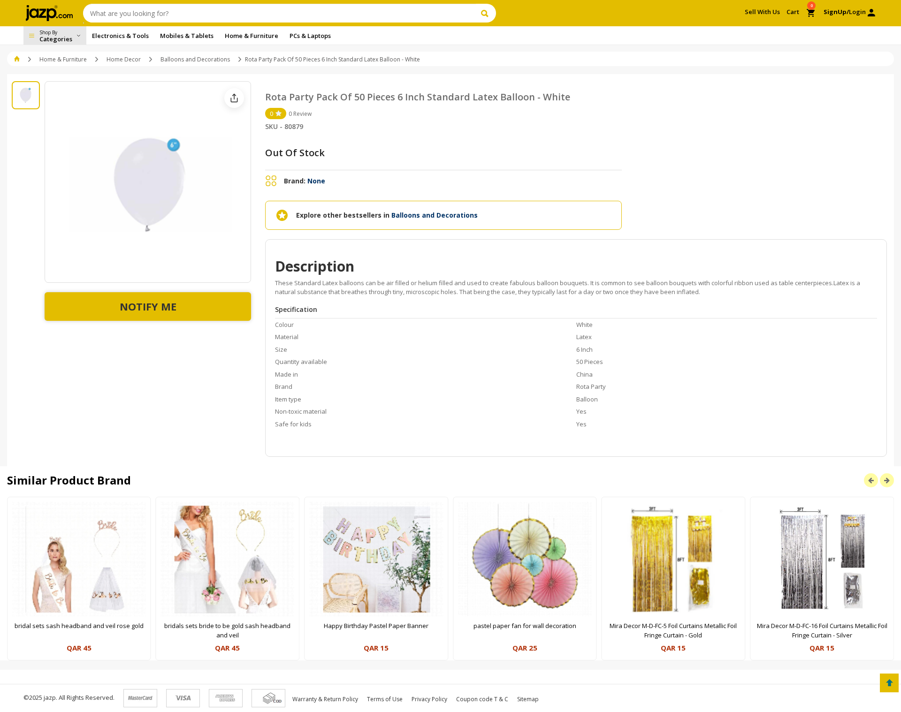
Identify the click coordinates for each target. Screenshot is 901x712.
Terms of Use (385, 699)
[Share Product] (234, 98)
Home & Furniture (63, 59)
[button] (17, 59)
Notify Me (148, 306)
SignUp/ (836, 12)
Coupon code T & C (482, 699)
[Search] (485, 13)
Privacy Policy (429, 699)
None (316, 180)
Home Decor (124, 59)
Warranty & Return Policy (325, 699)
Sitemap (528, 699)
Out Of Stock (295, 152)
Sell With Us (762, 12)
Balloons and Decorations (195, 59)
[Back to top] (889, 683)
